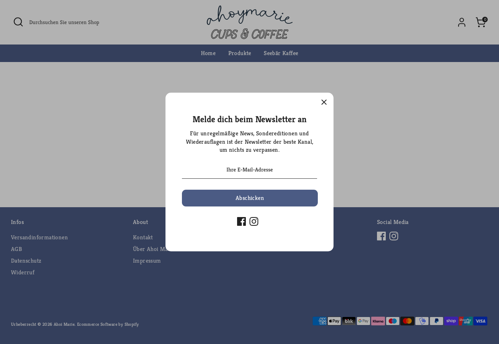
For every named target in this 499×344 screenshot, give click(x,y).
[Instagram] (254, 221)
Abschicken (250, 198)
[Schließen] (324, 102)
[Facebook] (241, 221)
